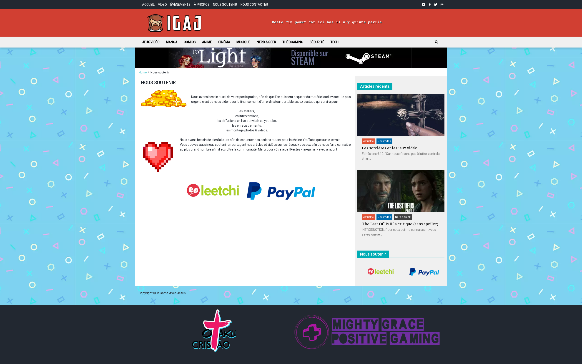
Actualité (368, 141)
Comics (190, 42)
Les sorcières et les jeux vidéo (389, 148)
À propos (202, 4)
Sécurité (317, 42)
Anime (207, 42)
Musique (243, 42)
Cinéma (224, 42)
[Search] (436, 42)
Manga (171, 42)
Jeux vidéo (151, 42)
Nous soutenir (225, 4)
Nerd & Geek (266, 42)
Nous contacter (254, 4)
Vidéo (162, 4)
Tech (335, 42)
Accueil (148, 4)
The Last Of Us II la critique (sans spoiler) (400, 223)
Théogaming (293, 42)
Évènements (180, 4)
